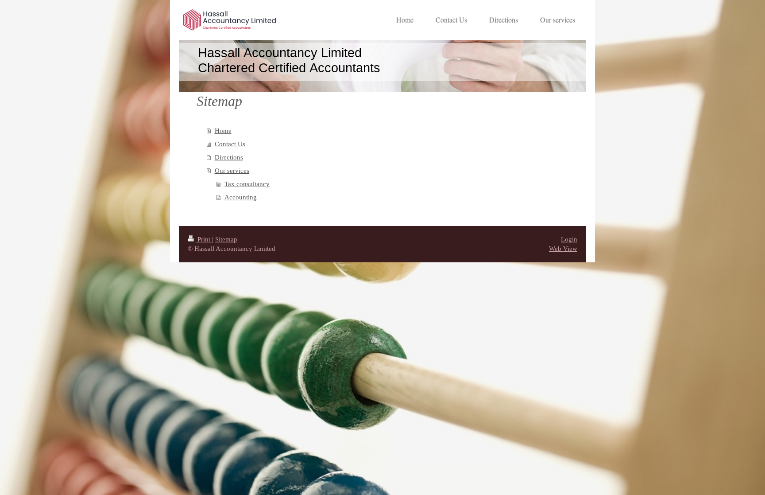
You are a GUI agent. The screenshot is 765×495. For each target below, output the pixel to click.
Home (223, 130)
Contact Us (230, 144)
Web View (563, 248)
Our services (232, 170)
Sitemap (226, 239)
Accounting (240, 197)
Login (569, 239)
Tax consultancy (247, 183)
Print (204, 239)
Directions (229, 157)
